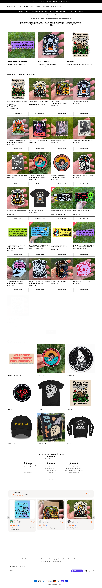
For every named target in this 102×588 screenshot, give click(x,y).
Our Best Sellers (13, 375)
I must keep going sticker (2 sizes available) (38, 102)
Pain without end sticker (58, 140)
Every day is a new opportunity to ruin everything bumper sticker (39, 246)
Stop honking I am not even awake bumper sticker (61, 211)
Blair (73, 521)
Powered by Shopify (57, 584)
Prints (68, 410)
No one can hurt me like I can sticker (17, 175)
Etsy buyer (46, 521)
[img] (51, 456)
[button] (32, 6)
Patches (69, 375)
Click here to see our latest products (47, 66)
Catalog (24, 559)
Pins (8, 410)
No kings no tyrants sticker (14, 318)
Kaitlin (16, 521)
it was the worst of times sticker (38, 140)
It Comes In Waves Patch (58, 175)
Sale (67, 444)
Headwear (11, 444)
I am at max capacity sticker (15, 281)
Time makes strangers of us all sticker (84, 140)
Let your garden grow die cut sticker (83, 175)
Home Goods (42, 444)
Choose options (18, 113)
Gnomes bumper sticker (58, 245)
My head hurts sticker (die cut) (82, 281)
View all (51, 332)
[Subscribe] (34, 571)
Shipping (54, 559)
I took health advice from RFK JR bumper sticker (82, 211)
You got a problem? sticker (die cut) (39, 281)
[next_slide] (93, 517)
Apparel (39, 410)
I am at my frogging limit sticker (16, 140)
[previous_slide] (8, 517)
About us (43, 559)
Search (31, 559)
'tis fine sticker (55, 101)
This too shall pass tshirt (36, 210)
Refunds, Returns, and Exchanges (51, 561)
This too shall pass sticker (80, 101)
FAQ (49, 559)
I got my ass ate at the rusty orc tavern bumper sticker (16, 246)
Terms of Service (73, 559)
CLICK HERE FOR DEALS (15, 65)
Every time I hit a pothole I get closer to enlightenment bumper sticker (83, 246)
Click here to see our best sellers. (78, 65)
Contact (36, 559)
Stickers (40, 375)
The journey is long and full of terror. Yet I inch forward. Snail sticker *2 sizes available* (17, 103)
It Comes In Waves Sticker (36, 175)
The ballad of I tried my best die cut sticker (17, 211)
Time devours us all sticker (58, 281)
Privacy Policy (62, 559)
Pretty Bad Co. (48, 584)
